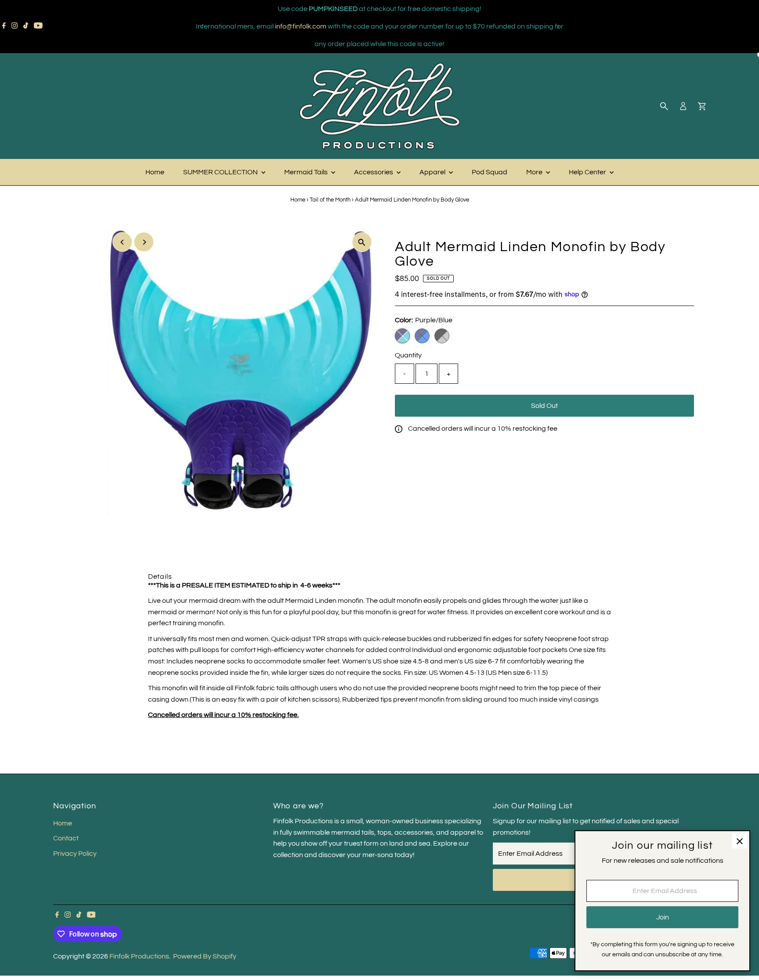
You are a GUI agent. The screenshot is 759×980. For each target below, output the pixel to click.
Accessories (374, 172)
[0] (702, 106)
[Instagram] (14, 26)
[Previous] (201, 26)
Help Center (588, 172)
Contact (66, 838)
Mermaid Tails (306, 172)
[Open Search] (664, 106)
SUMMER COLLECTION (221, 172)
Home (154, 172)
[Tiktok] (25, 26)
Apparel (433, 172)
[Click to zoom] (362, 242)
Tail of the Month (330, 200)
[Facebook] (4, 26)
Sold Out (544, 405)
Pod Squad (489, 172)
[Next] (557, 26)
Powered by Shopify (204, 956)
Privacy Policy (75, 853)
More (535, 172)
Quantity (408, 355)
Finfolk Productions (139, 956)
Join (662, 917)
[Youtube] (38, 26)
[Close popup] (739, 841)
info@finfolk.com (300, 26)
